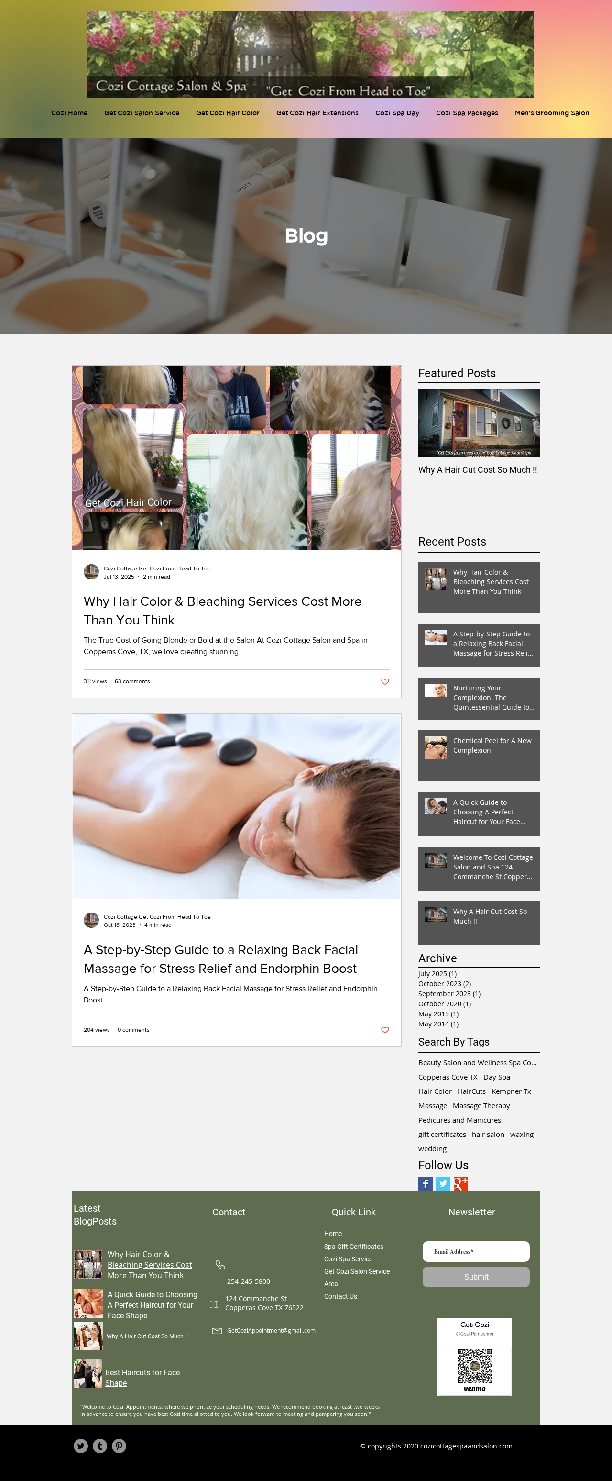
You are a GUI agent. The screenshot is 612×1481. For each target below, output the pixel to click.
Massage (432, 1105)
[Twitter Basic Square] (443, 1184)
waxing (522, 1134)
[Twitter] (81, 1446)
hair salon (488, 1134)
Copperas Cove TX (448, 1076)
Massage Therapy (481, 1105)
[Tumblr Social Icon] (100, 1446)
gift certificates (442, 1134)
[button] (229, 113)
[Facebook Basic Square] (425, 1184)
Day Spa (496, 1076)
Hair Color (435, 1091)
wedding (432, 1148)
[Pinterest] (119, 1446)
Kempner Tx (511, 1091)
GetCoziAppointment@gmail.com (271, 1330)
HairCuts (472, 1091)
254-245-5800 (248, 1281)
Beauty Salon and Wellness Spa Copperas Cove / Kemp (479, 1062)
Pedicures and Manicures (459, 1119)
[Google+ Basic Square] (461, 1184)
